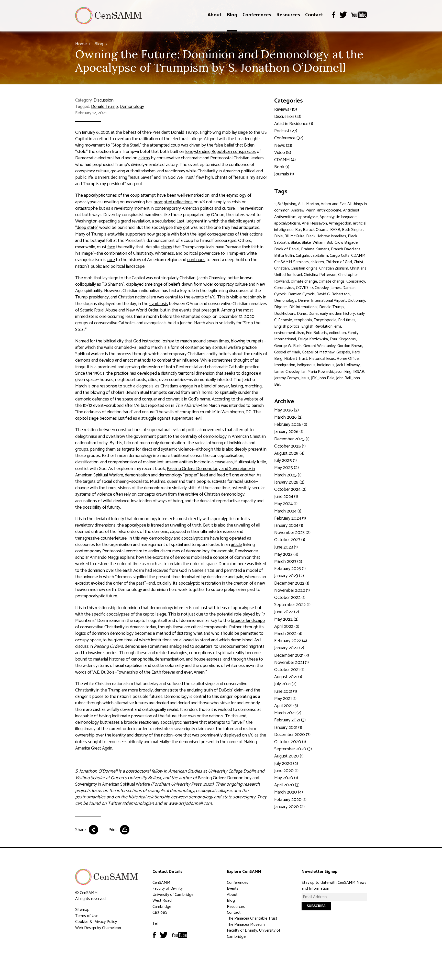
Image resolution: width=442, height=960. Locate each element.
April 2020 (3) (287, 785)
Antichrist (351, 210)
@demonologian (138, 803)
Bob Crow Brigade (342, 242)
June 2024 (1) (286, 496)
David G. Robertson (333, 294)
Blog (232, 15)
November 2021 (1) (291, 662)
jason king (343, 371)
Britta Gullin (284, 255)
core (111, 260)
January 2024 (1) (288, 525)
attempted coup (165, 145)
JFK (314, 378)
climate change (304, 281)
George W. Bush (288, 345)
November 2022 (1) (292, 590)
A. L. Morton (308, 203)
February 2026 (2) (290, 424)
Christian (281, 268)
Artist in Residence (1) (293, 124)
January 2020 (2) (289, 807)
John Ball (343, 378)
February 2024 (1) (290, 518)
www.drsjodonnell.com (190, 803)
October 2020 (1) (290, 742)
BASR (335, 229)
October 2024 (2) (290, 489)
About (214, 15)
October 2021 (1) (289, 670)
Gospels (343, 352)
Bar (298, 229)
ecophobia (303, 320)
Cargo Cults (339, 255)
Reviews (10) (285, 109)
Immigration (284, 365)
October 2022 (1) (289, 597)
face (111, 247)
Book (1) (281, 167)
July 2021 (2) (285, 684)
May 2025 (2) (286, 468)
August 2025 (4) (289, 453)
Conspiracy (355, 281)
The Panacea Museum (246, 924)
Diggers (281, 307)
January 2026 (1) (288, 432)
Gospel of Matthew (318, 352)
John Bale (326, 378)
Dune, (302, 313)
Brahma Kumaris (315, 249)
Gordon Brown (349, 345)
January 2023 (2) (289, 576)
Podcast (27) (285, 131)
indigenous (306, 365)
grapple (163, 234)
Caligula (302, 255)
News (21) (283, 145)
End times (346, 320)
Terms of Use (86, 915)
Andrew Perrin (303, 210)
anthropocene (329, 210)
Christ (358, 262)
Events (232, 888)
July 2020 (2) (286, 763)
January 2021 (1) (288, 727)
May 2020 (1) (286, 778)
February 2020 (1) (290, 799)
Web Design (85, 927)
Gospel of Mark (287, 352)
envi (337, 326)
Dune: (313, 313)
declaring (119, 177)
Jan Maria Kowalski (317, 371)
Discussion (104, 100)
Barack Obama (315, 229)
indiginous (325, 365)
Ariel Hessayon (314, 223)
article (236, 545)
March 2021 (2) (287, 713)
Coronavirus (284, 287)
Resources (288, 15)
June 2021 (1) (285, 691)
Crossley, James (328, 287)
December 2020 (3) (292, 735)
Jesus (305, 378)
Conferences (256, 15)
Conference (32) (288, 138)
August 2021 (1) (288, 677)
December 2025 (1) (292, 439)
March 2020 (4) (288, 792)
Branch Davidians (345, 249)
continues (196, 260)
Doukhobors (284, 313)
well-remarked (190, 195)
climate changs (332, 281)
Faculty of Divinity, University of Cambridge (253, 933)
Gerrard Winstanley (319, 345)
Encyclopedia (325, 320)
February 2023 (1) (290, 569)
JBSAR (358, 371)
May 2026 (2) (286, 410)
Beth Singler (352, 229)
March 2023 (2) (288, 561)
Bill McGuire (294, 236)
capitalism (319, 255)
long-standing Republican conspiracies (220, 151)
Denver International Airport (322, 300)
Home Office (348, 358)
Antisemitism (285, 217)
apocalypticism (287, 223)
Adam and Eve (333, 203)
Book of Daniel (286, 249)
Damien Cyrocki (301, 294)
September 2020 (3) (293, 749)
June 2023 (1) (286, 547)
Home (81, 44)
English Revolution (317, 326)
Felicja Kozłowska (313, 339)
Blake (295, 242)
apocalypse (308, 217)
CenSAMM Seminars (291, 262)
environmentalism (289, 332)
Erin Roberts (316, 332)
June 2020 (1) (286, 771)
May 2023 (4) (286, 554)
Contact (314, 15)
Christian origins (304, 268)
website (251, 399)
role (237, 614)
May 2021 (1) (285, 698)
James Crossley (287, 371)
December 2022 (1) (291, 583)
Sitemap (82, 909)
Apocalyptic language (338, 217)
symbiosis (158, 304)
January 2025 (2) (289, 482)
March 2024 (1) (287, 511)
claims (144, 158)
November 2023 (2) (292, 533)
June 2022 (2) (286, 612)
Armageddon (340, 223)
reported (156, 405)
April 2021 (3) (286, 706)
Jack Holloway (348, 365)
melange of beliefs (164, 284)
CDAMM (358, 255)
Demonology (132, 106)
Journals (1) (284, 174)
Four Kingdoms (343, 339)
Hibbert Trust (295, 358)
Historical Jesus (322, 358)
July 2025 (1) (285, 460)
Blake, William (313, 242)
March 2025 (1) (288, 475)
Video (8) (282, 153)
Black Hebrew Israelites (326, 236)
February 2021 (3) (290, 720)
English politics (287, 326)
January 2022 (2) (289, 648)
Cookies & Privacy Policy (96, 921)
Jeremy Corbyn (286, 378)
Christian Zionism (333, 268)
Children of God (339, 262)
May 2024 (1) (285, 504)
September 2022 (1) (292, 605)
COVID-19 (304, 287)
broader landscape (248, 620)
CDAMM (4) (285, 160)
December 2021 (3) (291, 655)
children (317, 262)
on (207, 195)
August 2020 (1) (289, 756)
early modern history (337, 313)
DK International (303, 307)
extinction (337, 332)
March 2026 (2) (288, 417)
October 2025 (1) (290, 446)
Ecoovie (285, 320)
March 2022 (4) (288, 634)
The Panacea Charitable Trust (252, 918)
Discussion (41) (287, 116)
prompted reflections (173, 202)
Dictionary (356, 300)
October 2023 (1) (289, 540)
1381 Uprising (285, 203)
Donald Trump (104, 106)
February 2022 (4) (290, 641)
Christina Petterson (320, 274)
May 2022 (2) (286, 619)
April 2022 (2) (286, 626)
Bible (278, 236)
